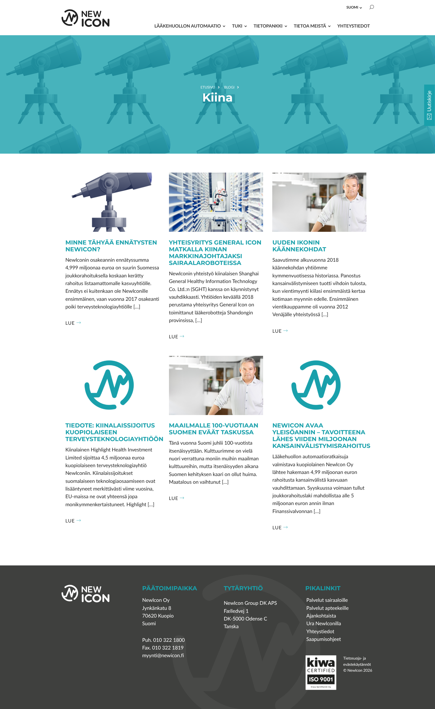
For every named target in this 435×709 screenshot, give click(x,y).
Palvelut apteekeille (327, 608)
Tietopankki (268, 26)
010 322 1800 (169, 640)
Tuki (237, 26)
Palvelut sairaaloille (327, 600)
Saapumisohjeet (323, 639)
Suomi (352, 7)
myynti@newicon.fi (163, 655)
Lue (70, 323)
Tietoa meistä (310, 26)
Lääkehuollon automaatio (187, 26)
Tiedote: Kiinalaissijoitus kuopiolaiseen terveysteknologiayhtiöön (114, 433)
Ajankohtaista (321, 615)
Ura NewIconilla (323, 623)
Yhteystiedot (353, 26)
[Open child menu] (361, 8)
